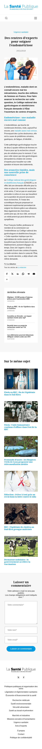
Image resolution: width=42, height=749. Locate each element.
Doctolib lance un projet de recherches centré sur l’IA (17, 326)
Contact (21, 734)
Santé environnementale (21, 704)
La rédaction (22, 267)
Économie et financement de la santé (21, 695)
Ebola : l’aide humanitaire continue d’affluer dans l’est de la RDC (20, 427)
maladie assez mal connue (25, 131)
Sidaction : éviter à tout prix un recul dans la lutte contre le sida (20, 495)
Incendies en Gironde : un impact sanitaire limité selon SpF (19, 317)
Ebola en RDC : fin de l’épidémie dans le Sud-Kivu (19, 393)
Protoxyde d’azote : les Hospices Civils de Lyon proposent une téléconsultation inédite (20, 462)
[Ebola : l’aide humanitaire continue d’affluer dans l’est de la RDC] (21, 411)
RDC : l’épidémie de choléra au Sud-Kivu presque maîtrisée (19, 528)
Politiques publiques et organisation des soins (21, 688)
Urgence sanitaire (21, 32)
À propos (21, 731)
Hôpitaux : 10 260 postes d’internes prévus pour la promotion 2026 (20, 298)
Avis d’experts (21, 726)
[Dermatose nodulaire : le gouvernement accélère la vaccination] (21, 546)
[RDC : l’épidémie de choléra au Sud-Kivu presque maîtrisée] (21, 513)
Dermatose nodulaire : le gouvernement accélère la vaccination (17, 561)
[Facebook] (23, 678)
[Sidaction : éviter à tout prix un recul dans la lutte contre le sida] (21, 481)
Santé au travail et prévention (21, 711)
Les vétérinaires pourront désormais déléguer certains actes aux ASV (20, 336)
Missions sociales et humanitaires (21, 719)
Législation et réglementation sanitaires (21, 692)
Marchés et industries (21, 716)
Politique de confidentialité (21, 738)
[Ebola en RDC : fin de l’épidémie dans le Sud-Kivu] (21, 379)
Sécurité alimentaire (21, 707)
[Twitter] (18, 678)
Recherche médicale (21, 700)
